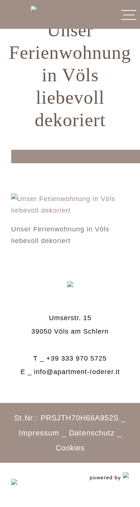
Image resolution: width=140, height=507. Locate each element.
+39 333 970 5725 (76, 358)
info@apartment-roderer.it (77, 372)
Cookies (70, 448)
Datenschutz (92, 433)
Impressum (39, 433)
